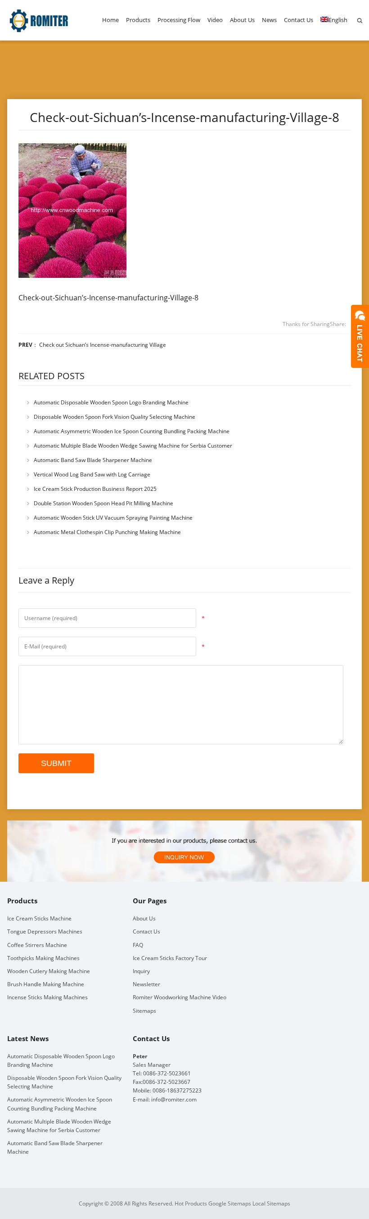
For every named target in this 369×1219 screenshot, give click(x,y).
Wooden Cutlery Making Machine (48, 971)
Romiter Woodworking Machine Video (179, 997)
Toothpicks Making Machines (43, 958)
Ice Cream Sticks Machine (39, 918)
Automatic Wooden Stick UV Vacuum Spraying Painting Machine (113, 517)
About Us (242, 20)
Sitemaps (144, 1011)
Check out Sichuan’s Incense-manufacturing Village (102, 345)
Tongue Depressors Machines (44, 931)
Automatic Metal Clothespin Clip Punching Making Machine (107, 532)
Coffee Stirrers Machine (37, 945)
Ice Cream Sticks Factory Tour (170, 958)
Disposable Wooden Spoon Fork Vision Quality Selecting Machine (114, 417)
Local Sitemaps (271, 1203)
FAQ (138, 945)
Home (110, 20)
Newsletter (146, 984)
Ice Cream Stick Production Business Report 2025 (95, 489)
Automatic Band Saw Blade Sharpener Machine (93, 460)
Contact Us (298, 20)
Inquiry (141, 971)
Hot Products (191, 1203)
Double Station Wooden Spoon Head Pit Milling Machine (103, 503)
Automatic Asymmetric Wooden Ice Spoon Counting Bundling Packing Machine (132, 431)
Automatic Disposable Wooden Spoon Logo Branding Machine (111, 402)
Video (215, 20)
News (269, 20)
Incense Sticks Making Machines (47, 997)
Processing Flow (179, 20)
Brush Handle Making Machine (45, 984)
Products (138, 20)
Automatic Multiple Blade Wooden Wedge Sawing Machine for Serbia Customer (133, 445)
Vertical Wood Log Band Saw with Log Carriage (92, 474)
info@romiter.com (174, 1099)
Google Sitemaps (229, 1203)
